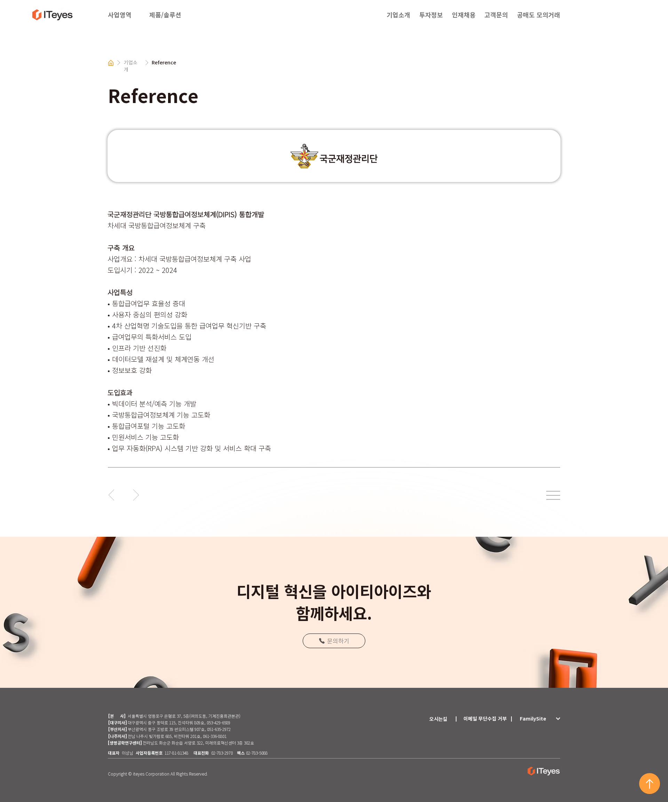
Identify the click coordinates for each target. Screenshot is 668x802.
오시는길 (438, 718)
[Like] (649, 783)
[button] (174, 15)
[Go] (111, 495)
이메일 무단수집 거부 (485, 718)
